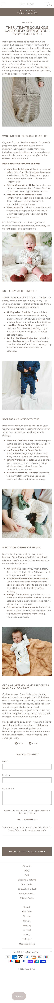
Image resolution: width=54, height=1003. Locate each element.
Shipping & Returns (27, 879)
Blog (27, 870)
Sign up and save (26, 952)
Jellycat (27, 930)
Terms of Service (33, 830)
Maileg (27, 934)
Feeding (27, 925)
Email (6, 775)
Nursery (27, 920)
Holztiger (27, 939)
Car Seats (27, 911)
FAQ (27, 875)
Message (8, 788)
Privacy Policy (14, 830)
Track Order (27, 884)
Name (6, 761)
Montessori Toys (27, 943)
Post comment (27, 819)
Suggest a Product (27, 889)
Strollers (27, 916)
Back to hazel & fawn (29, 851)
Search (27, 907)
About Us (27, 866)
